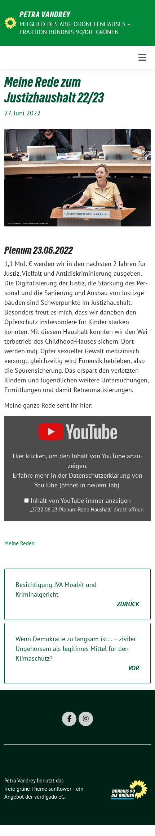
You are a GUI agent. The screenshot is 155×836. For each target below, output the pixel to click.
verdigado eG (49, 796)
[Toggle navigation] (142, 57)
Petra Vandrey (44, 14)
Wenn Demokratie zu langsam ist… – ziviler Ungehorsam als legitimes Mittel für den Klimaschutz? (77, 653)
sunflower (60, 788)
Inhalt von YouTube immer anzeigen (81, 500)
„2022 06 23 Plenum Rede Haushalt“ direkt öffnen (86, 509)
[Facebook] (69, 719)
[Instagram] (86, 719)
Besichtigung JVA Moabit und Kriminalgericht (77, 594)
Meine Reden (19, 543)
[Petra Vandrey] (10, 22)
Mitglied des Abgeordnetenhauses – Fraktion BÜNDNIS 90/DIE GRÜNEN (75, 28)
